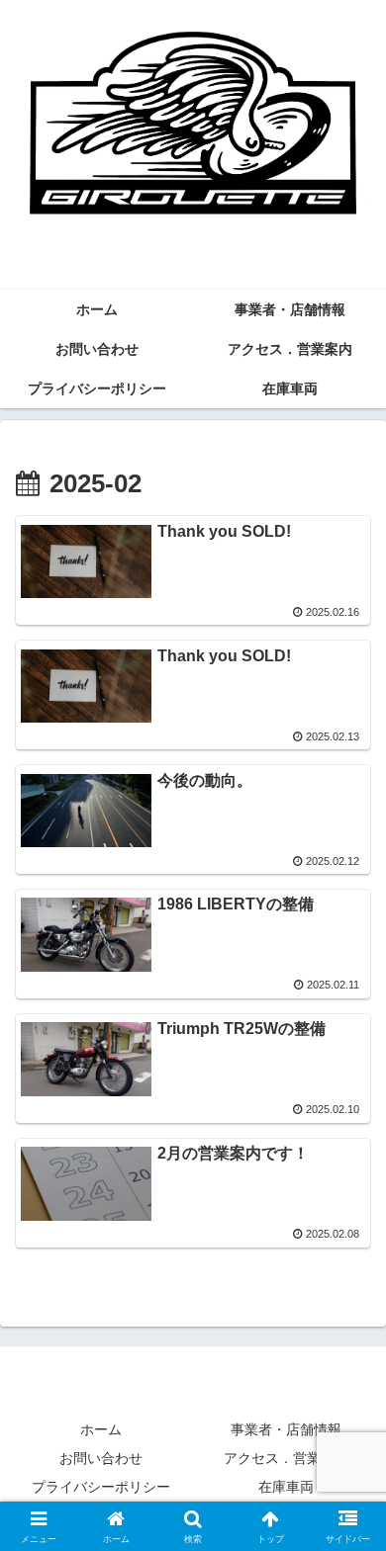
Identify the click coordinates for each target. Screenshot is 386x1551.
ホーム (101, 1429)
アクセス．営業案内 (286, 1458)
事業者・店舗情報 (286, 1429)
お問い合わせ (101, 1458)
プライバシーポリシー (101, 1487)
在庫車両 (286, 1487)
